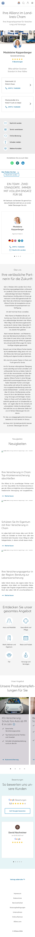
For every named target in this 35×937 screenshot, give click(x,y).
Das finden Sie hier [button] (9, 172)
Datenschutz (17, 898)
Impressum (17, 894)
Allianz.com (17, 922)
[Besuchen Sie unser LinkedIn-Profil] (22, 163)
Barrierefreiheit (17, 903)
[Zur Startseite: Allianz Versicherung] (3, 3)
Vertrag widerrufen (16, 879)
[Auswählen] (30, 85)
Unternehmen (17, 912)
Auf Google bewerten (17, 811)
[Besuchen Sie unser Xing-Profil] (17, 163)
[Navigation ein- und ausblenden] (32, 3)
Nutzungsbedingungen (17, 908)
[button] (17, 44)
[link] (12, 136)
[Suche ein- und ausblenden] (23, 3)
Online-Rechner (17, 917)
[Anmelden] (27, 3)
